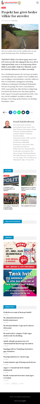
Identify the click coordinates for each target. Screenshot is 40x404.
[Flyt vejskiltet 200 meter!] (29, 198)
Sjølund (6, 175)
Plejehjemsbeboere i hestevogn (16, 357)
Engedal (23, 400)
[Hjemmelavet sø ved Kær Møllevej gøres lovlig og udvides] (29, 180)
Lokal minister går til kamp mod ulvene (19, 362)
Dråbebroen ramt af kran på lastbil (17, 312)
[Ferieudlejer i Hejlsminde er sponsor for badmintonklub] (11, 198)
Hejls (3, 7)
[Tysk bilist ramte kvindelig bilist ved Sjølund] (11, 180)
